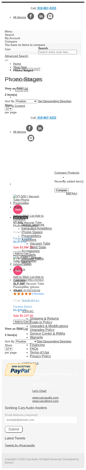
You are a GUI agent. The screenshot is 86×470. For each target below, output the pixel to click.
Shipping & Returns (44, 318)
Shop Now (20, 67)
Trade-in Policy (41, 322)
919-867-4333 (46, 8)
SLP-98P (19, 283)
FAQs (34, 348)
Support (28, 311)
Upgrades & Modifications (49, 326)
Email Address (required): (21, 415)
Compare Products (66, 172)
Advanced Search (16, 56)
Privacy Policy (40, 356)
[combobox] (57, 52)
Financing (37, 345)
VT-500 (18, 222)
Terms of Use (39, 352)
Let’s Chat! (39, 391)
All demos (19, 17)
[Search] (6, 60)
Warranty (36, 337)
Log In (21, 90)
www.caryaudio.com (45, 397)
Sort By (9, 101)
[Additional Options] (20, 375)
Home (17, 63)
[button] (24, 215)
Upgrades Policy (42, 330)
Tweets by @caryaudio (20, 445)
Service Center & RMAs (47, 333)
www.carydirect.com (45, 401)
